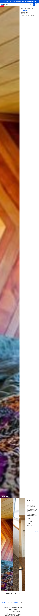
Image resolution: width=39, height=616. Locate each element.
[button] (34, 4)
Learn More (32, 1)
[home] (4, 4)
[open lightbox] (7, 544)
